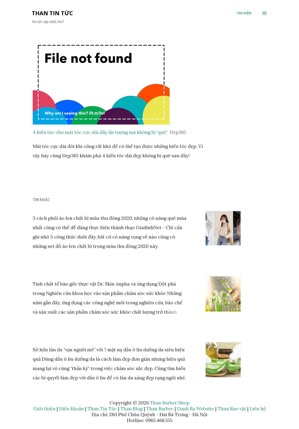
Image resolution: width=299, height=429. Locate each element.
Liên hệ (258, 408)
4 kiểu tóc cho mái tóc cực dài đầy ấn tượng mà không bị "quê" (100, 132)
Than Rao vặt (232, 408)
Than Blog (131, 408)
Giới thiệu (44, 408)
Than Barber (159, 408)
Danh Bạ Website (195, 408)
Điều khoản (71, 408)
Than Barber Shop (169, 403)
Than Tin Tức (52, 13)
